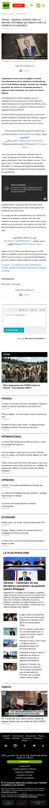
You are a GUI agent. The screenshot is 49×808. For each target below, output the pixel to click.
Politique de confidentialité (24, 772)
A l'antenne (38, 738)
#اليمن (7, 140)
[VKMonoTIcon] (6, 746)
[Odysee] (15, 746)
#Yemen (31, 134)
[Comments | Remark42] (24, 324)
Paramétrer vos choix (24, 775)
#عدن (13, 140)
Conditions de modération (24, 778)
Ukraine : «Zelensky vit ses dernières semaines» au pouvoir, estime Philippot (24, 586)
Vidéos (6, 687)
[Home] (6, 5)
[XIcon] (24, 746)
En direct (19, 5)
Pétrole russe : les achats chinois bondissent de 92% (23, 522)
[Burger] (43, 6)
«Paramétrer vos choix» (9, 792)
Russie (41, 736)
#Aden (25, 134)
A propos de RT (24, 766)
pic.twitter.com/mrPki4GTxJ (17, 240)
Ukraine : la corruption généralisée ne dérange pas (22, 485)
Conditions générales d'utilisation (24, 769)
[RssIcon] (43, 746)
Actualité (6, 736)
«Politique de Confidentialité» (28, 797)
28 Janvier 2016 (34, 243)
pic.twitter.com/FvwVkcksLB (29, 140)
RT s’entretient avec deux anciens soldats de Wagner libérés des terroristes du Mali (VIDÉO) (24, 720)
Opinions (8, 480)
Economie (8, 517)
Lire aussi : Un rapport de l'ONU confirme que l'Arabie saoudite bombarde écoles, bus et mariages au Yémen (24, 267)
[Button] (38, 6)
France (7, 398)
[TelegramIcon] (34, 746)
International (8, 279)
